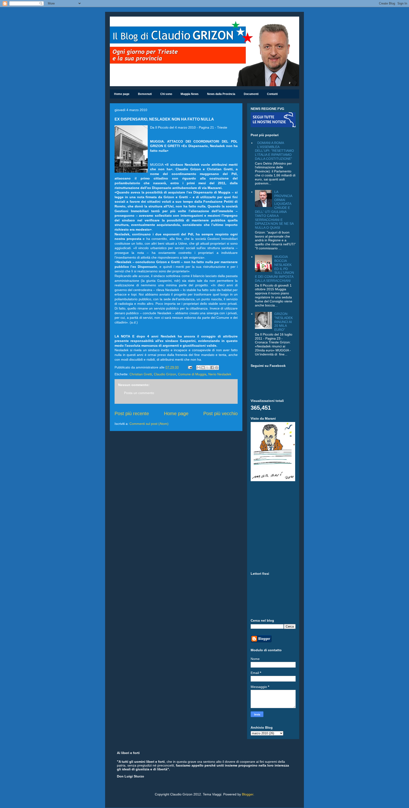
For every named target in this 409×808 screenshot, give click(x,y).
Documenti (251, 94)
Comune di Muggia (192, 374)
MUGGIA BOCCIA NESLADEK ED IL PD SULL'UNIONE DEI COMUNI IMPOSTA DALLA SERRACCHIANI (274, 269)
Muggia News (190, 94)
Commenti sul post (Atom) (149, 424)
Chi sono (166, 94)
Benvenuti (145, 94)
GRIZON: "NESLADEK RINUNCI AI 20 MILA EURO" (283, 322)
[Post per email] (189, 367)
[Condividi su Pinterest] (216, 367)
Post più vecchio (220, 413)
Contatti (272, 94)
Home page (121, 94)
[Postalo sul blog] (203, 367)
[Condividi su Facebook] (212, 367)
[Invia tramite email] (198, 367)
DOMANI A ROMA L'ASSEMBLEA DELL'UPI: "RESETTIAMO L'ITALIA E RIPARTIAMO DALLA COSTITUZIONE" (274, 151)
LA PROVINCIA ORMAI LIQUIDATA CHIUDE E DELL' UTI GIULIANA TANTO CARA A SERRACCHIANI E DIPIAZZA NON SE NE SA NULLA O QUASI (274, 209)
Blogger (247, 794)
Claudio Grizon (165, 374)
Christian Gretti (140, 374)
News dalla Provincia (221, 94)
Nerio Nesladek (219, 374)
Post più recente (132, 413)
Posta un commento (139, 393)
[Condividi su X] (207, 367)
